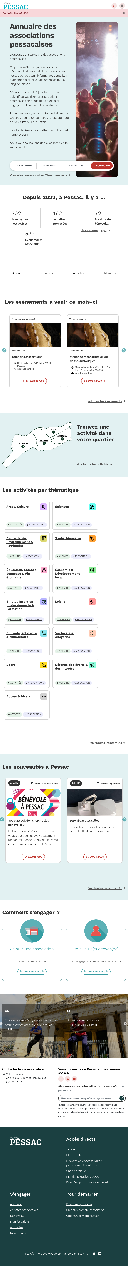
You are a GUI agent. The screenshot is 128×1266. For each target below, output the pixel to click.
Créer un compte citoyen (82, 1215)
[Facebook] (61, 1079)
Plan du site (74, 1155)
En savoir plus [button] (35, 381)
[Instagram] (74, 1079)
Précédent (3, 349)
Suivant (122, 349)
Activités (78, 273)
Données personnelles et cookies (88, 1182)
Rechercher (102, 165)
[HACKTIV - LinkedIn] (100, 1255)
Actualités (16, 1227)
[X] (67, 1079)
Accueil (71, 1149)
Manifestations (20, 1221)
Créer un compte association (85, 1210)
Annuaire (16, 1204)
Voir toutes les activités (92, 464)
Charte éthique (76, 1171)
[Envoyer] (121, 1098)
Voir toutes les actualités (105, 888)
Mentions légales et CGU (82, 1176)
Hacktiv (83, 1253)
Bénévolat (17, 1215)
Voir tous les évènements (105, 401)
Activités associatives (24, 1210)
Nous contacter (20, 1233)
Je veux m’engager (93, 230)
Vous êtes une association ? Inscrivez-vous (38, 175)
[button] (114, 6)
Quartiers (47, 273)
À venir (16, 273)
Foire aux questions (79, 1204)
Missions (110, 273)
